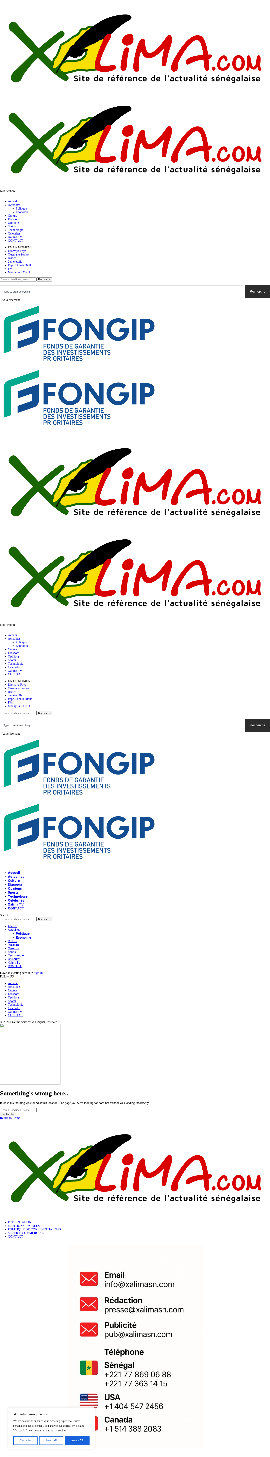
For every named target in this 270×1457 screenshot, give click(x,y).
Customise (25, 1440)
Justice (12, 258)
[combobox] (122, 291)
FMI (10, 268)
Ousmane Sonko (18, 254)
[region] (51, 1428)
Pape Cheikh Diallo (20, 265)
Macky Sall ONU (19, 272)
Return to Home (10, 1118)
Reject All (51, 1440)
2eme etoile (15, 261)
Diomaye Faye (17, 251)
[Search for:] (18, 1109)
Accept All (77, 1440)
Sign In (38, 973)
